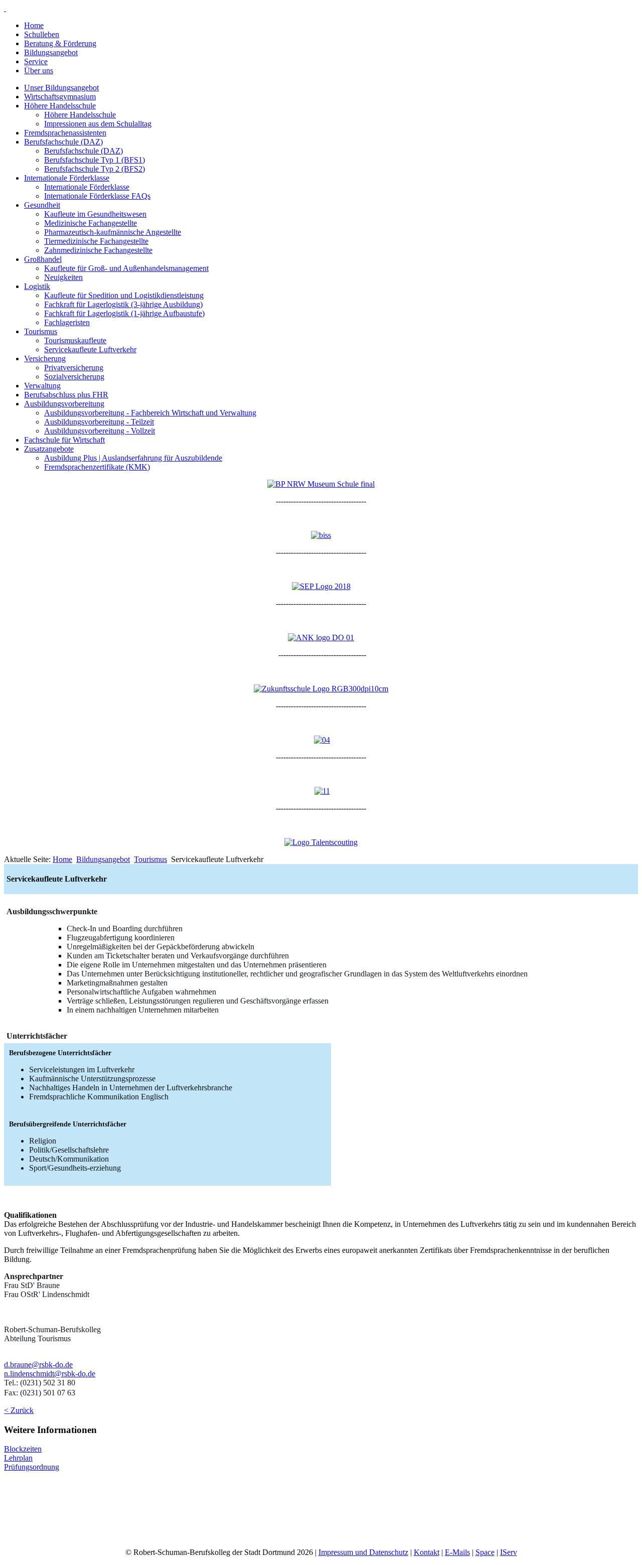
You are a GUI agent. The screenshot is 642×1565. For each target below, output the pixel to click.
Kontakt (426, 1552)
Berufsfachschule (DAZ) (63, 141)
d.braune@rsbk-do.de (38, 1364)
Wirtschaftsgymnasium (60, 96)
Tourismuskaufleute (75, 340)
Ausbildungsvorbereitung (64, 403)
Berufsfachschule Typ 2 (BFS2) (94, 169)
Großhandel (43, 259)
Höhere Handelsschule (60, 105)
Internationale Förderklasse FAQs (97, 196)
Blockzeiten (23, 1449)
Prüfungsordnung (31, 1467)
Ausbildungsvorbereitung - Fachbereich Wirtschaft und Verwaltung (150, 412)
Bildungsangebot (51, 52)
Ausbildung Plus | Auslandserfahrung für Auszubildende (133, 458)
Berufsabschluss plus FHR (66, 394)
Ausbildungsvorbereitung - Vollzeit (99, 430)
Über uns (38, 70)
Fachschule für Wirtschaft (64, 440)
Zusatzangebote (49, 449)
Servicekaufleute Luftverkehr (90, 349)
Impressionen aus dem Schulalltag (97, 123)
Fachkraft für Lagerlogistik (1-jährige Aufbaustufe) (124, 313)
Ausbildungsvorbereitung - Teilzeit (99, 421)
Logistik (37, 286)
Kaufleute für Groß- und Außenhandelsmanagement (126, 268)
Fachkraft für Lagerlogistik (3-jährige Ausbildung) (123, 304)
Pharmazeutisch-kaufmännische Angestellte (112, 232)
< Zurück (19, 1410)
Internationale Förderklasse (66, 178)
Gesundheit (42, 205)
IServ (508, 1552)
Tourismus (40, 331)
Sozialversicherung (74, 376)
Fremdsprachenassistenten (65, 132)
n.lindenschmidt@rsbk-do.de (49, 1373)
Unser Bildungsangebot (61, 87)
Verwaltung (42, 385)
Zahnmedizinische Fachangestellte (98, 250)
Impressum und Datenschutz (363, 1552)
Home (34, 25)
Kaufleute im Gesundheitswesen (95, 214)
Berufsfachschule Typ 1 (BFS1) (94, 160)
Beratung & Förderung (60, 43)
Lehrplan (18, 1458)
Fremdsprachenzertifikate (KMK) (97, 467)
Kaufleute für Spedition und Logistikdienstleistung (124, 295)
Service (36, 61)
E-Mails (457, 1552)
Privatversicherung (73, 367)
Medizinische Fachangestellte (90, 223)
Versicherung (45, 358)
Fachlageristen (67, 322)
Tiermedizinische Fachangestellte (96, 241)
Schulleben (41, 34)
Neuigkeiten (63, 277)
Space (485, 1552)
